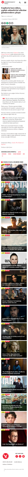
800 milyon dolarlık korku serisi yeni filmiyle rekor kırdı (13, 213)
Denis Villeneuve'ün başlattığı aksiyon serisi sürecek (11, 301)
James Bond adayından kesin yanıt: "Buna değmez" (13, 319)
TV (2, 156)
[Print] (12, 23)
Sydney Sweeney (5, 54)
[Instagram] (23, 456)
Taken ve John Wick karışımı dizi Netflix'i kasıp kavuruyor (12, 178)
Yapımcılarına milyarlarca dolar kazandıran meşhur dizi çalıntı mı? (13, 248)
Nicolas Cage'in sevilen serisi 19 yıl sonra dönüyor (13, 337)
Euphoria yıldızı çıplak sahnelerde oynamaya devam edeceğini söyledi (18, 70)
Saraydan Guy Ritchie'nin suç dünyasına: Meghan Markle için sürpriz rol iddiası (12, 407)
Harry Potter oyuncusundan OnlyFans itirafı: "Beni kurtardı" (12, 355)
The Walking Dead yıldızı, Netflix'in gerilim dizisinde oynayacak (13, 372)
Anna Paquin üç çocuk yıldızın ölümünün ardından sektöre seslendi (13, 266)
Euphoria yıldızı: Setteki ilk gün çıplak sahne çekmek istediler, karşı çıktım (18, 76)
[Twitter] (20, 456)
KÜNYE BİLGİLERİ (7, 462)
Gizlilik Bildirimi (18, 462)
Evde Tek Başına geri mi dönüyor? (13, 444)
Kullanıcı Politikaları (7, 464)
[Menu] (25, 2)
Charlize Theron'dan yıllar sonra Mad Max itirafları (14, 231)
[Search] (19, 2)
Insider (13, 142)
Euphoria (16, 52)
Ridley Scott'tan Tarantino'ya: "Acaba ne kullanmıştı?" (13, 195)
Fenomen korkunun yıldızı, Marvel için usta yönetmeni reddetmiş (13, 284)
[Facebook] (16, 456)
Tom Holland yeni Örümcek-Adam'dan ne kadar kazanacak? (12, 425)
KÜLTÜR (7, 164)
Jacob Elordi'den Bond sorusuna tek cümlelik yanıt (13, 390)
